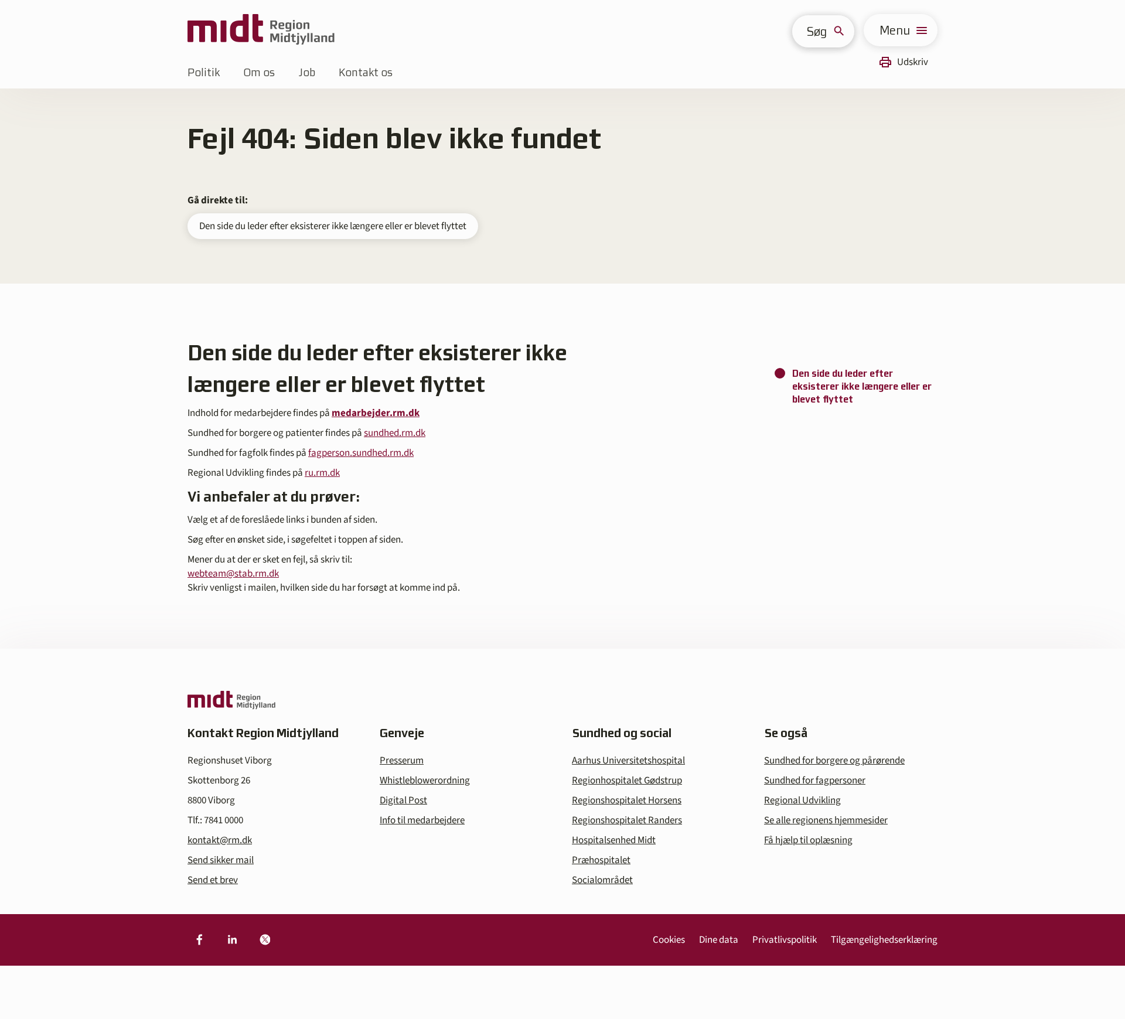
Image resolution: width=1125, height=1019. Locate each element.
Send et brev (213, 880)
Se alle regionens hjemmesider (826, 820)
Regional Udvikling (802, 800)
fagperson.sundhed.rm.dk (361, 453)
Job (306, 72)
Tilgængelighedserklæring (884, 940)
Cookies (669, 940)
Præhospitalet (601, 860)
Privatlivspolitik (784, 940)
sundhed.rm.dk (394, 433)
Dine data (718, 940)
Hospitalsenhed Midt (614, 840)
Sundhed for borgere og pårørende (834, 761)
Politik (204, 72)
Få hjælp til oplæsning (808, 840)
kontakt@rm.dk (220, 840)
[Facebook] (199, 940)
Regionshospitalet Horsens (626, 800)
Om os (259, 72)
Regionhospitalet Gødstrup (627, 780)
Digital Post (403, 800)
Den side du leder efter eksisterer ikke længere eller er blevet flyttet (332, 226)
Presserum (402, 761)
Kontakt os (366, 72)
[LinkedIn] (232, 940)
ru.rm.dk (322, 473)
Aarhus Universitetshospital (628, 761)
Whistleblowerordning (425, 780)
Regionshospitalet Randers (627, 820)
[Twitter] (265, 940)
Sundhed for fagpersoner (814, 780)
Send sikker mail (221, 860)
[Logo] (261, 30)
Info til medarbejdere (422, 820)
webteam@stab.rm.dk (233, 574)
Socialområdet (602, 880)
